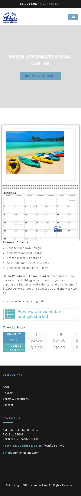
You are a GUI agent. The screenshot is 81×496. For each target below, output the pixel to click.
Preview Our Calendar (40, 75)
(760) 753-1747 (34, 446)
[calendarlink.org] (40, 17)
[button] (73, 17)
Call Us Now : (40, 4)
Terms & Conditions (16, 399)
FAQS (6, 387)
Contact (8, 405)
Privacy (8, 393)
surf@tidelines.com (21, 453)
